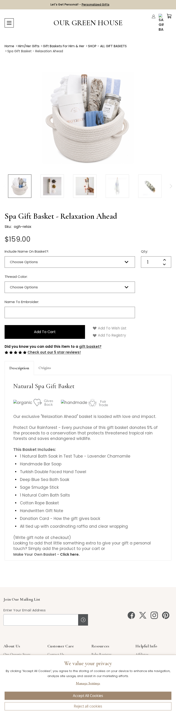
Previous (4, 186)
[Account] (153, 16)
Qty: (144, 251)
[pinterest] (165, 615)
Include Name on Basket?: (27, 251)
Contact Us (55, 654)
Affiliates (141, 654)
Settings (88, 684)
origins (44, 367)
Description (19, 367)
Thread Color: (16, 276)
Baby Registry (101, 654)
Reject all (88, 706)
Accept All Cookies (88, 695)
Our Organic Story (16, 654)
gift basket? (90, 346)
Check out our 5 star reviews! (54, 352)
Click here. (70, 554)
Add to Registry (111, 335)
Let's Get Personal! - (79, 4)
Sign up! (83, 620)
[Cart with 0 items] (169, 16)
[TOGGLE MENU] (9, 23)
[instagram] (154, 615)
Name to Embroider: (22, 301)
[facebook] (131, 615)
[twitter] (142, 615)
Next (171, 186)
